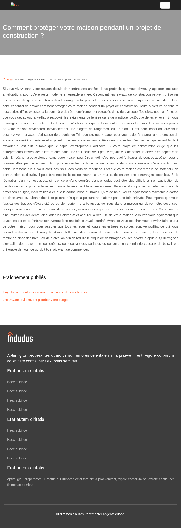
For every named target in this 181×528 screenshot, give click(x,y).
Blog (9, 79)
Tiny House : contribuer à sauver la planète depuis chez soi (45, 292)
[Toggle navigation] (165, 5)
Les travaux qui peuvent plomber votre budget (35, 300)
